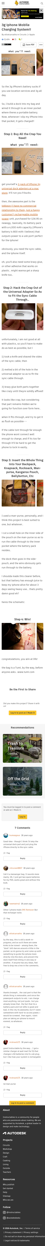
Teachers (7, 1172)
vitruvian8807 (15, 868)
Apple (32, 34)
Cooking (6, 1160)
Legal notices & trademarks (17, 1240)
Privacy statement (13, 1232)
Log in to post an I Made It (22, 712)
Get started (8, 1188)
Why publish (8, 1184)
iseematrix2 (14, 904)
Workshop (7, 1149)
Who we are (8, 1200)
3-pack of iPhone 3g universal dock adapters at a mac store (21, 188)
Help (5, 1192)
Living (6, 1164)
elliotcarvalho (10, 34)
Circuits (23, 34)
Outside (6, 1168)
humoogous (14, 835)
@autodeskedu (13, 1218)
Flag (8, 853)
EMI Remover (28, 909)
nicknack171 (14, 1042)
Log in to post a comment (22, 1103)
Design (6, 1153)
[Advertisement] (22, 13)
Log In (22, 816)
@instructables (13, 1212)
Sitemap (6, 1196)
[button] (3, 3)
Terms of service (32, 1228)
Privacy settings (31, 1232)
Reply (22, 858)
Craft (5, 1156)
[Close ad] (41, 10)
